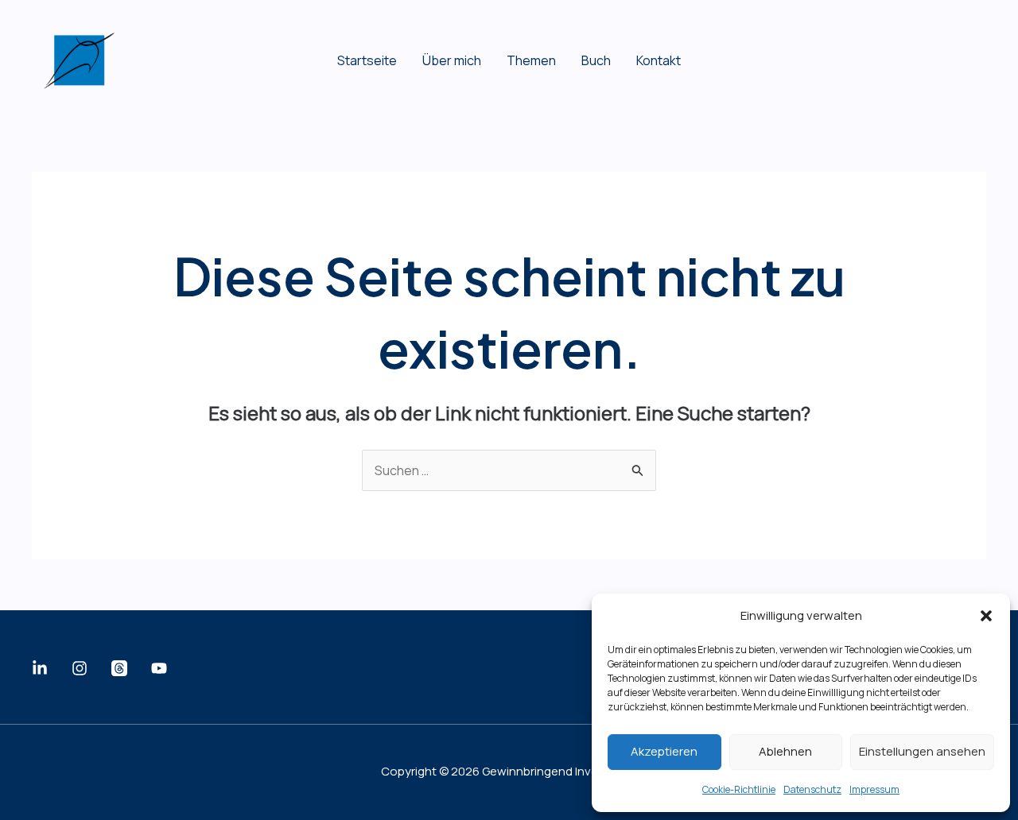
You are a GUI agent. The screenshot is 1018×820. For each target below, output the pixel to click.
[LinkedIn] (40, 668)
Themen (531, 60)
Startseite (367, 60)
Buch (596, 60)
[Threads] (119, 668)
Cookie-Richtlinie (738, 789)
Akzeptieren (664, 751)
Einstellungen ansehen (922, 751)
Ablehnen (785, 751)
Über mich (451, 60)
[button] (986, 616)
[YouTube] (159, 668)
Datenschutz (812, 789)
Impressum (874, 789)
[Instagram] (79, 668)
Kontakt (658, 60)
